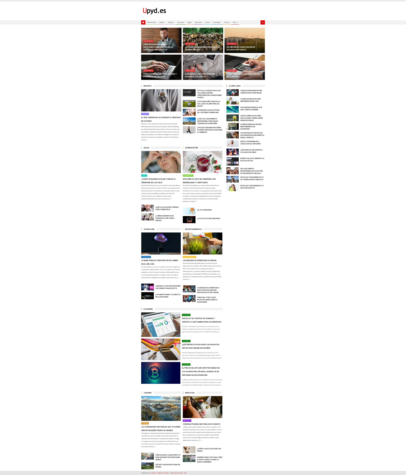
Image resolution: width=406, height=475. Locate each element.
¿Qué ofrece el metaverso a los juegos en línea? (251, 151)
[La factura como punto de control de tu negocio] (244, 67)
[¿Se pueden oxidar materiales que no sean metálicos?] (203, 40)
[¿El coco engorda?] (189, 211)
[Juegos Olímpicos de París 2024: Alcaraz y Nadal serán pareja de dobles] (232, 117)
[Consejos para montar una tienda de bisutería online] (232, 92)
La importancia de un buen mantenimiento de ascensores (250, 126)
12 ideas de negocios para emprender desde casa (250, 100)
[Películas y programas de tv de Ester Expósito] (232, 187)
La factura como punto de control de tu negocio (244, 75)
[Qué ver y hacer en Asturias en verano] (147, 465)
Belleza (162, 22)
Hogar (189, 22)
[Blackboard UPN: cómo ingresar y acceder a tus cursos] (203, 67)
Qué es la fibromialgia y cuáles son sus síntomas (250, 142)
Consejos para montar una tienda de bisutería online (251, 91)
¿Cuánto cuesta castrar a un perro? (209, 449)
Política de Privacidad (176, 473)
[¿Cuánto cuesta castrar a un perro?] (189, 449)
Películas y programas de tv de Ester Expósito (252, 186)
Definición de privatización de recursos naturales (241, 48)
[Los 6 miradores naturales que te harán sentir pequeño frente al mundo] (161, 408)
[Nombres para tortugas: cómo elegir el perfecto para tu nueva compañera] (189, 458)
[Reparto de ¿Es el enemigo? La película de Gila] (232, 161)
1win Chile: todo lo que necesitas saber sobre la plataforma (207, 299)
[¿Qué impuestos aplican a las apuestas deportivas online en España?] (160, 349)
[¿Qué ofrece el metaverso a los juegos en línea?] (232, 152)
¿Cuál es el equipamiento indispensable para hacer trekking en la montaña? (207, 121)
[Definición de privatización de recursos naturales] (244, 40)
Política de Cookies (163, 473)
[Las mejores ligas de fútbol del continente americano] (189, 112)
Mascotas (198, 22)
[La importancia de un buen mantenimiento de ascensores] (232, 126)
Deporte (171, 22)
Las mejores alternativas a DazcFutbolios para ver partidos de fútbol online (208, 290)
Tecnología (216, 22)
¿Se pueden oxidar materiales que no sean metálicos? (202, 48)
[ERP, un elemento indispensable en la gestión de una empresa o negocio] (232, 170)
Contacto (153, 473)
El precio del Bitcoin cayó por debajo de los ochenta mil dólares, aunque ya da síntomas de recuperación (201, 371)
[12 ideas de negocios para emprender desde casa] (232, 101)
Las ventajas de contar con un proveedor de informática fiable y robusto (252, 135)
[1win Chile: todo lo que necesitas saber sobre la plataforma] (189, 298)
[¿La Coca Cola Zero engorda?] (189, 219)
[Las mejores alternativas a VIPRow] (202, 243)
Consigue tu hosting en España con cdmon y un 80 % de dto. (167, 287)
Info (185, 473)
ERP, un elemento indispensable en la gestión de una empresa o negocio (251, 170)
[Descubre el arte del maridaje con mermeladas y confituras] (202, 162)
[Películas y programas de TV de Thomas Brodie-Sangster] (232, 179)
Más (234, 22)
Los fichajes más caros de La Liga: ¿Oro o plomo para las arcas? (208, 103)
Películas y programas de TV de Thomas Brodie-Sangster (252, 178)
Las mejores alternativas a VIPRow (200, 260)
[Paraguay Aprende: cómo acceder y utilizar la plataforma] (161, 67)
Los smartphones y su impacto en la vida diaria (167, 295)
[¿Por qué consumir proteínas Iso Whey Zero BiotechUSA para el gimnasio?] (189, 129)
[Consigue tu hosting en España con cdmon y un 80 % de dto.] (147, 287)
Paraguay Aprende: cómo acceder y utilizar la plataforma (160, 75)
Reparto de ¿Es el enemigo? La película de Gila (252, 159)
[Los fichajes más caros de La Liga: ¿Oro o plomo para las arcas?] (189, 103)
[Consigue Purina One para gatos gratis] (202, 407)
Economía (180, 22)
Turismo (226, 22)
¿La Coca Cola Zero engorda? (208, 218)
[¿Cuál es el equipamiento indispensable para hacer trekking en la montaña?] (189, 121)
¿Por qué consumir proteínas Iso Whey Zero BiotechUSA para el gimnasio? (209, 129)
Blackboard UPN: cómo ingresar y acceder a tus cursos (201, 75)
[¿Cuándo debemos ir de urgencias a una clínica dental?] (147, 217)
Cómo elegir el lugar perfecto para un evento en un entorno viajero (167, 457)
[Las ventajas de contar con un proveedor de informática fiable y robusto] (232, 135)
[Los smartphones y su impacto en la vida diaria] (147, 295)
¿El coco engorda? (204, 210)
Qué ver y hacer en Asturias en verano (167, 465)
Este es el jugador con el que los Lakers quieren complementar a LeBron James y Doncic (209, 94)
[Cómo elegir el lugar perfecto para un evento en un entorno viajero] (147, 456)
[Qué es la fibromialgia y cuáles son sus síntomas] (232, 143)
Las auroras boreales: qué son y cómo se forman (251, 108)
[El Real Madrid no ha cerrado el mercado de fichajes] (161, 100)
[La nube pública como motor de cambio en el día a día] (161, 243)
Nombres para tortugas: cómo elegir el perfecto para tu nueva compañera (209, 459)
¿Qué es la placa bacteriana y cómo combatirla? (167, 208)
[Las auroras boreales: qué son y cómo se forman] (232, 109)
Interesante (148, 41)
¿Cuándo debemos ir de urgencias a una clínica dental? (164, 218)
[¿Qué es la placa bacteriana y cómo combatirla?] (147, 208)
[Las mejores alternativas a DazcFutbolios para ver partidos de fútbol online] (189, 288)
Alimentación (151, 22)
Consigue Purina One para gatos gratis (201, 424)
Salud (207, 22)
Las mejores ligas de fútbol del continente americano (208, 111)
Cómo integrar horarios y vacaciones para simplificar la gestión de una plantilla (158, 47)
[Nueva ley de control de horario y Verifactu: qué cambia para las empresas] (160, 324)
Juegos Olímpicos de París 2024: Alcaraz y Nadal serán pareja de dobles (251, 118)
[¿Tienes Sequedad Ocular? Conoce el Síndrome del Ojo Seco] (161, 162)
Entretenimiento (193, 229)
